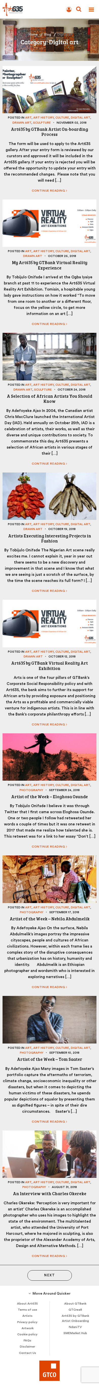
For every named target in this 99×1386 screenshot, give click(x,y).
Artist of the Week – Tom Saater (49, 1059)
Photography (31, 790)
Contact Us (27, 1352)
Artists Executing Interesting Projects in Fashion (49, 538)
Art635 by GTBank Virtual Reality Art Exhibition (49, 665)
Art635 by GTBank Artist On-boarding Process (49, 131)
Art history (43, 117)
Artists (27, 1315)
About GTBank (75, 1303)
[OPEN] (91, 9)
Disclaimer (27, 1346)
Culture (62, 117)
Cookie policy (27, 1334)
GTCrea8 (75, 1309)
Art (28, 117)
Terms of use (27, 1309)
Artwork (28, 1328)
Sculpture (42, 122)
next (49, 1275)
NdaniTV (75, 1326)
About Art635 (27, 1303)
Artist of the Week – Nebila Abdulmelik (50, 919)
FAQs (27, 1340)
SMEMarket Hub (75, 1333)
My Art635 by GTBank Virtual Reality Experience (49, 265)
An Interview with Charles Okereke (49, 1193)
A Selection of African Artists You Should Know (49, 398)
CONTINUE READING (49, 190)
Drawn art (21, 122)
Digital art (80, 117)
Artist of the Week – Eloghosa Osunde (49, 796)
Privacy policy (27, 1322)
